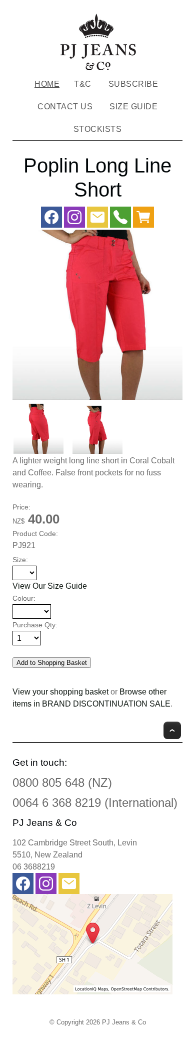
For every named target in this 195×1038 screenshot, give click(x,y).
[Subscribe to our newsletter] (97, 219)
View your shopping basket (60, 691)
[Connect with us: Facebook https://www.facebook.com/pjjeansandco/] (51, 219)
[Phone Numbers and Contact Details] (120, 219)
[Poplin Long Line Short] (97, 397)
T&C (83, 84)
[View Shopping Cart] (143, 219)
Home (47, 84)
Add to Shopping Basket (51, 662)
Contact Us (65, 106)
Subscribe (133, 84)
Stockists (98, 129)
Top (172, 730)
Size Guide (134, 106)
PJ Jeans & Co (124, 1022)
